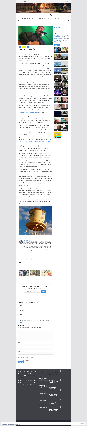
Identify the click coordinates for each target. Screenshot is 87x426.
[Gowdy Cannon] (21, 240)
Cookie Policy (18, 424)
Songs (34, 384)
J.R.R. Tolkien (35, 377)
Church (29, 375)
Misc (51, 18)
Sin (33, 384)
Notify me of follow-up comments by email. (25, 357)
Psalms (18, 384)
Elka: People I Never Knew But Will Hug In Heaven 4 (65, 380)
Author (20, 238)
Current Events (57, 18)
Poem (32, 382)
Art (18, 371)
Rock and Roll (24, 384)
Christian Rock (20, 375)
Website (19, 351)
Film (22, 377)
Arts (28, 18)
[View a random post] (68, 20)
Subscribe (43, 291)
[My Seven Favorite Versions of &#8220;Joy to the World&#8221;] (46, 273)
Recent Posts (23, 238)
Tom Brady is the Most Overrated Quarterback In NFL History (53, 399)
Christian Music (34, 373)
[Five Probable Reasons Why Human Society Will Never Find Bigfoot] (35, 273)
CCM (25, 371)
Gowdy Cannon (26, 240)
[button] (25, 18)
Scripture (30, 384)
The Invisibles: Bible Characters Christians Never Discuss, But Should (43, 386)
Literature (27, 380)
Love (31, 380)
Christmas (25, 375)
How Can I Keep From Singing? (24, 296)
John (21, 380)
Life (24, 380)
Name (19, 342)
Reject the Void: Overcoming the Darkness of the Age (65, 371)
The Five (47, 18)
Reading (21, 384)
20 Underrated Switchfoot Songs (59, 38)
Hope (32, 377)
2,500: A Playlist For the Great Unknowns (60, 32)
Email (19, 347)
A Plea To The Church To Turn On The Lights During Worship (65, 390)
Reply (21, 312)
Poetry (34, 382)
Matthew (33, 380)
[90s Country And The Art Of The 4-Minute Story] (24, 273)
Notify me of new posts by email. (23, 360)
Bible (20, 371)
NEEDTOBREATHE (27, 382)
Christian (36, 371)
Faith (34, 375)
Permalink (30, 307)
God (24, 377)
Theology (23, 18)
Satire (28, 384)
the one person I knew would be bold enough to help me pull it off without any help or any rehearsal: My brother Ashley (35, 141)
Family (36, 18)
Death (31, 375)
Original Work (41, 18)
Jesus (19, 380)
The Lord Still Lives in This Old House (45, 296)
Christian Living (27, 373)
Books (23, 371)
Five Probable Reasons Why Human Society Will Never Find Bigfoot (34, 278)
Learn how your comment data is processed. (38, 364)
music (23, 382)
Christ (33, 371)
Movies (19, 382)
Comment (20, 330)
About (40, 21)
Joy (23, 380)
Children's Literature (29, 371)
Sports (32, 18)
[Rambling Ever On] (43, 3)
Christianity (20, 373)
